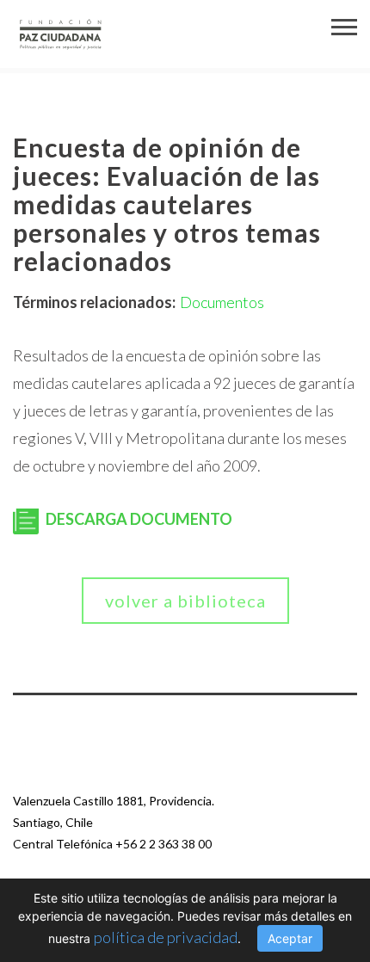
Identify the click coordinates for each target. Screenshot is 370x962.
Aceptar (290, 938)
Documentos (222, 302)
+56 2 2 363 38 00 (163, 843)
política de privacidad (165, 937)
